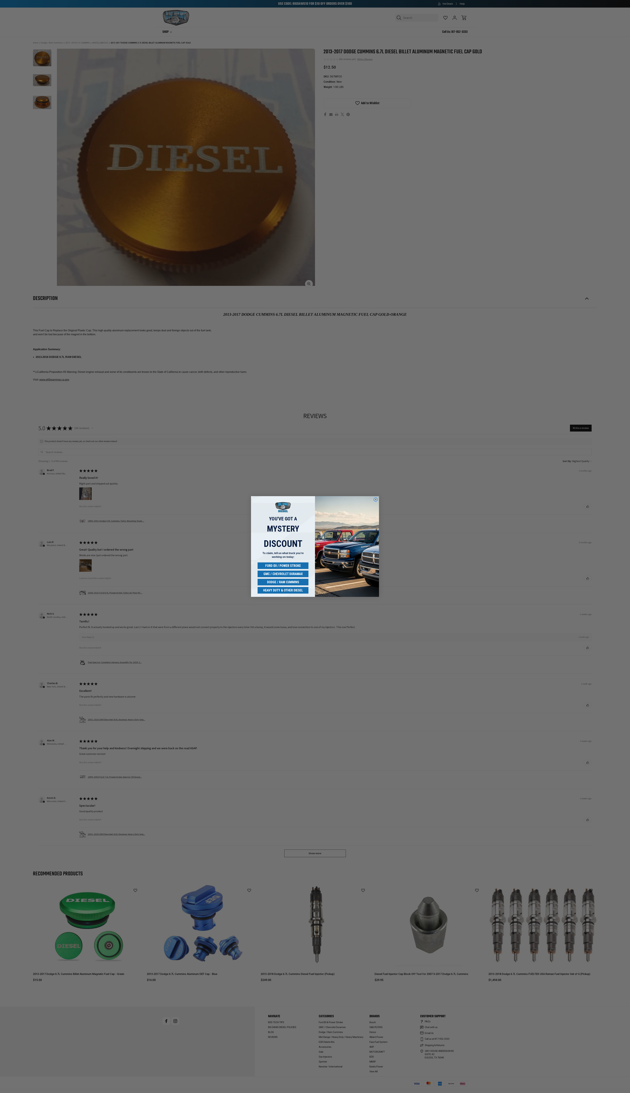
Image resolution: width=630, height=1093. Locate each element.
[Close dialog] (376, 499)
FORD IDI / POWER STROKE (283, 566)
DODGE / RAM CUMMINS (283, 582)
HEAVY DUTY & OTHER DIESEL (283, 590)
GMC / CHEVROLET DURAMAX (283, 574)
